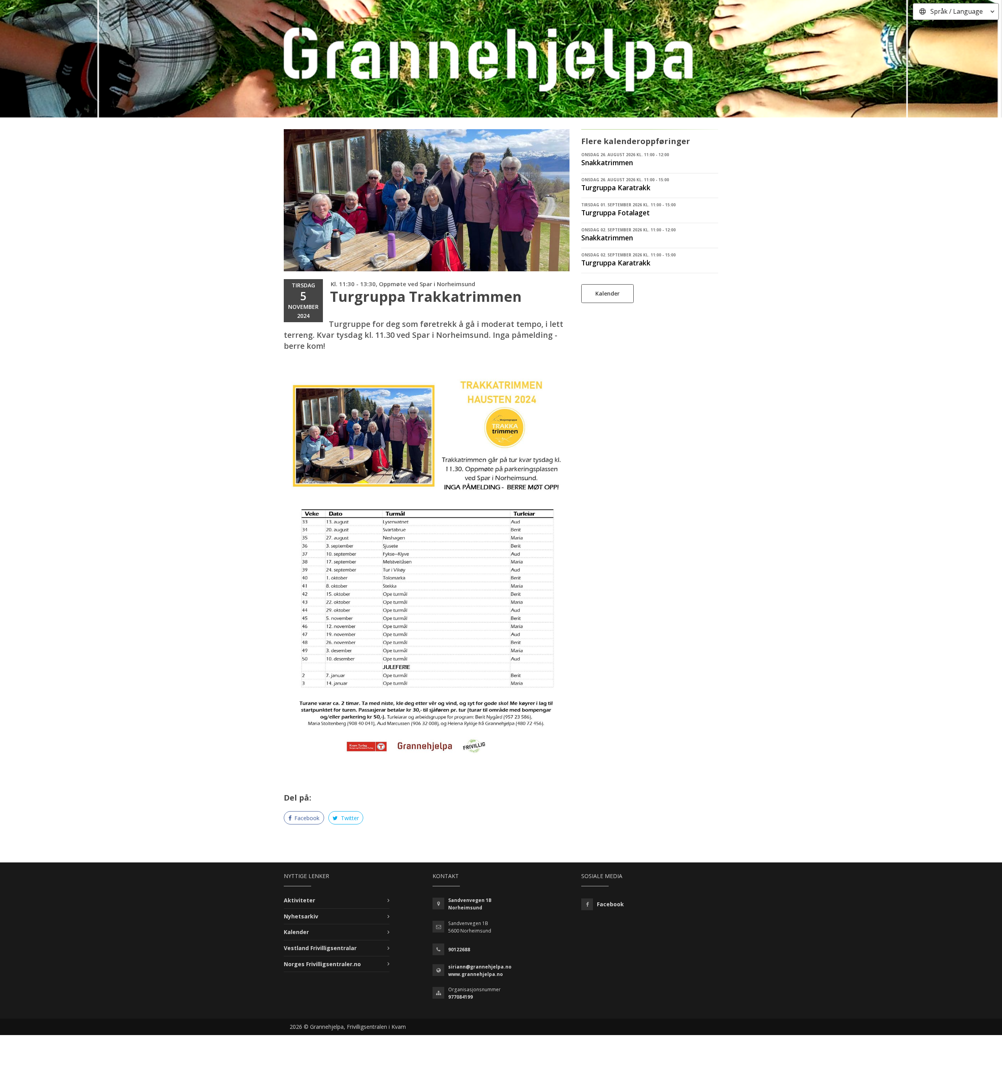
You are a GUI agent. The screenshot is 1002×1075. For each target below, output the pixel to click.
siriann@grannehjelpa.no (480, 966)
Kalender (607, 293)
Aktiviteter (299, 900)
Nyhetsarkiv (301, 916)
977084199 (460, 997)
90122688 (459, 949)
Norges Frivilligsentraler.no (322, 964)
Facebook (306, 818)
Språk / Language (956, 11)
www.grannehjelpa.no (475, 974)
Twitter (349, 818)
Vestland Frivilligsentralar (320, 948)
